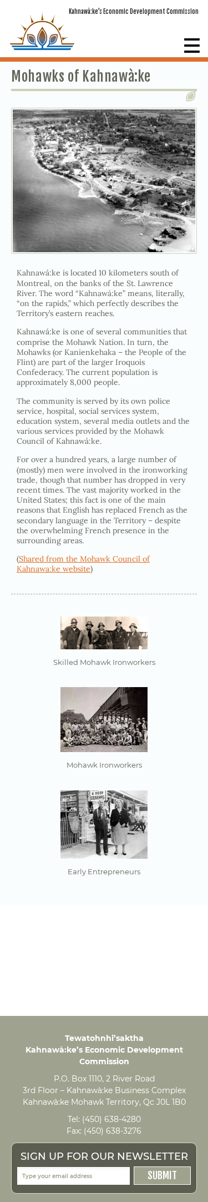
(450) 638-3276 (112, 1131)
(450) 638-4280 (111, 1119)
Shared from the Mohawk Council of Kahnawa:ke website (83, 564)
